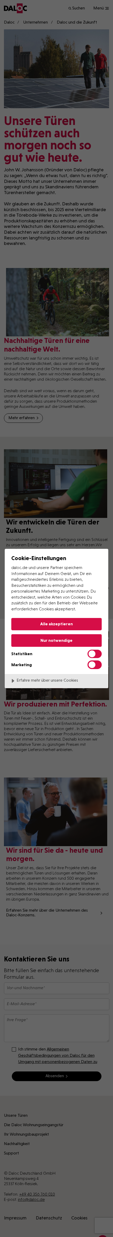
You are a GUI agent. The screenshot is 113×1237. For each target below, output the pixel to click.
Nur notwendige (56, 640)
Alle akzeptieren (56, 623)
